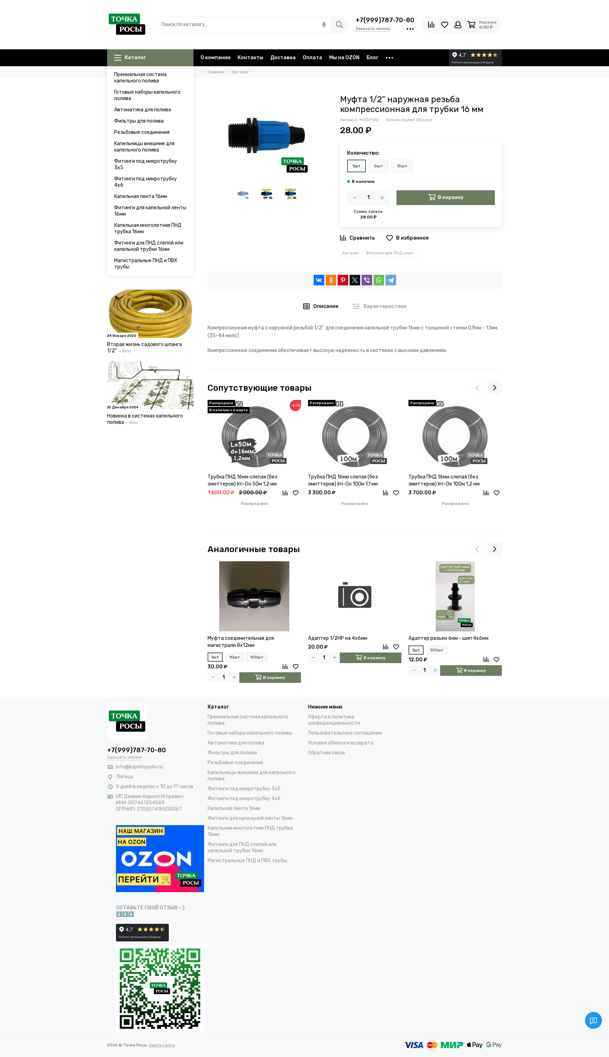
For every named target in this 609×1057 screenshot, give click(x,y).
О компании (215, 58)
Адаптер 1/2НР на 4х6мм (337, 638)
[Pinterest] (343, 280)
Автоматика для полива (142, 110)
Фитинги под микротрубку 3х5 (145, 164)
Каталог (135, 58)
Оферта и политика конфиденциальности (334, 720)
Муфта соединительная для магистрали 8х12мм (241, 641)
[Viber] (367, 280)
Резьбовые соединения (142, 132)
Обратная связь (326, 753)
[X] (355, 280)
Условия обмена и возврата (340, 743)
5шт (378, 165)
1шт (356, 165)
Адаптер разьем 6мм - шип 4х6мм (448, 638)
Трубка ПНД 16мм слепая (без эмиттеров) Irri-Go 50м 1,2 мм (242, 480)
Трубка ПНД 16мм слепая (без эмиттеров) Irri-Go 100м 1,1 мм (343, 480)
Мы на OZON (344, 58)
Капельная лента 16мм (140, 196)
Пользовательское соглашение (345, 733)
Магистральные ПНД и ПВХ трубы (145, 264)
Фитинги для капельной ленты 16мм (150, 211)
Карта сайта (162, 1045)
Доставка (283, 58)
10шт (234, 657)
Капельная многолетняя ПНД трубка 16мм (148, 228)
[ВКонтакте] (319, 280)
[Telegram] (391, 280)
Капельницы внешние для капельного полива (144, 147)
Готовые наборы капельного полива (147, 95)
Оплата (312, 58)
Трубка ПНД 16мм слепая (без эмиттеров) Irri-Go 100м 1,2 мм (444, 480)
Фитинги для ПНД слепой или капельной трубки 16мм (148, 246)
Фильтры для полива (139, 121)
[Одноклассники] (331, 280)
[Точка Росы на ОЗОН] (160, 858)
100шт (257, 657)
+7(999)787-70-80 (385, 20)
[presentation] (477, 388)
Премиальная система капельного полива (140, 78)
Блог (372, 58)
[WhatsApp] (379, 280)
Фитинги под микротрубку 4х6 (145, 182)
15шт (402, 165)
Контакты (250, 58)
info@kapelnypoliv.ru (139, 767)
